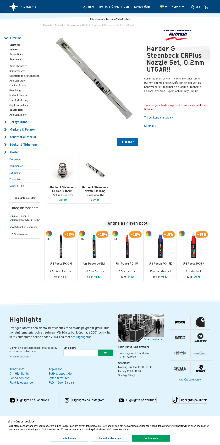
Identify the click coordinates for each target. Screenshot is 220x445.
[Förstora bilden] (94, 78)
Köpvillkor (55, 369)
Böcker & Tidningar (23, 144)
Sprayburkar (18, 122)
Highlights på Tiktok (193, 400)
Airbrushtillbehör (18, 114)
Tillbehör (128, 141)
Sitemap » (150, 125)
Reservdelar (16, 110)
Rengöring (15, 90)
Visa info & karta (153, 339)
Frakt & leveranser (21, 382)
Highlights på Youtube (141, 400)
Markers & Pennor (22, 129)
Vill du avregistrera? (20, 356)
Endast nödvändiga (110, 438)
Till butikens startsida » (158, 117)
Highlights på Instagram (88, 400)
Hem (90, 6)
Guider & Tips (16, 185)
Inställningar (69, 438)
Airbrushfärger (17, 80)
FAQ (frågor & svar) (61, 382)
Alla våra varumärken (190, 379)
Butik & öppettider (114, 6)
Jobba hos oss (19, 378)
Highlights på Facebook (33, 400)
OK (105, 352)
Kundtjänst (143, 6)
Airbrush (15, 38)
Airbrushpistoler (18, 66)
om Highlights (80, 337)
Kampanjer (15, 159)
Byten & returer (58, 378)
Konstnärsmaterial (22, 137)
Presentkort (15, 179)
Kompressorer (17, 71)
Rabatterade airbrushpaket (24, 75)
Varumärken (16, 166)
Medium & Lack (17, 85)
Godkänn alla (151, 438)
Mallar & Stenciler (18, 95)
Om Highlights (19, 373)
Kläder (14, 152)
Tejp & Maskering (18, 100)
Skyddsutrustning (19, 105)
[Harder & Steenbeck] (177, 35)
